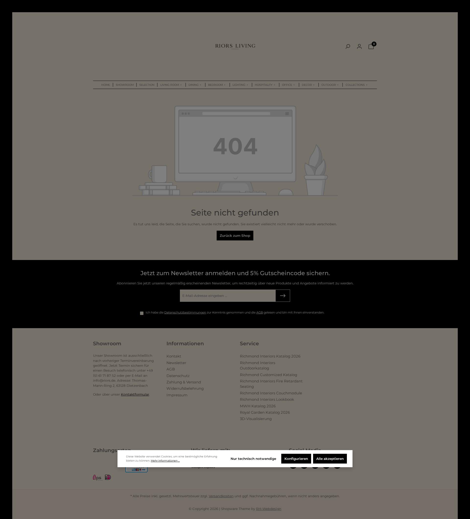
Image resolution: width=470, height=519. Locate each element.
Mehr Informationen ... (165, 460)
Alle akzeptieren (330, 459)
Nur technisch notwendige (253, 459)
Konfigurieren (296, 459)
